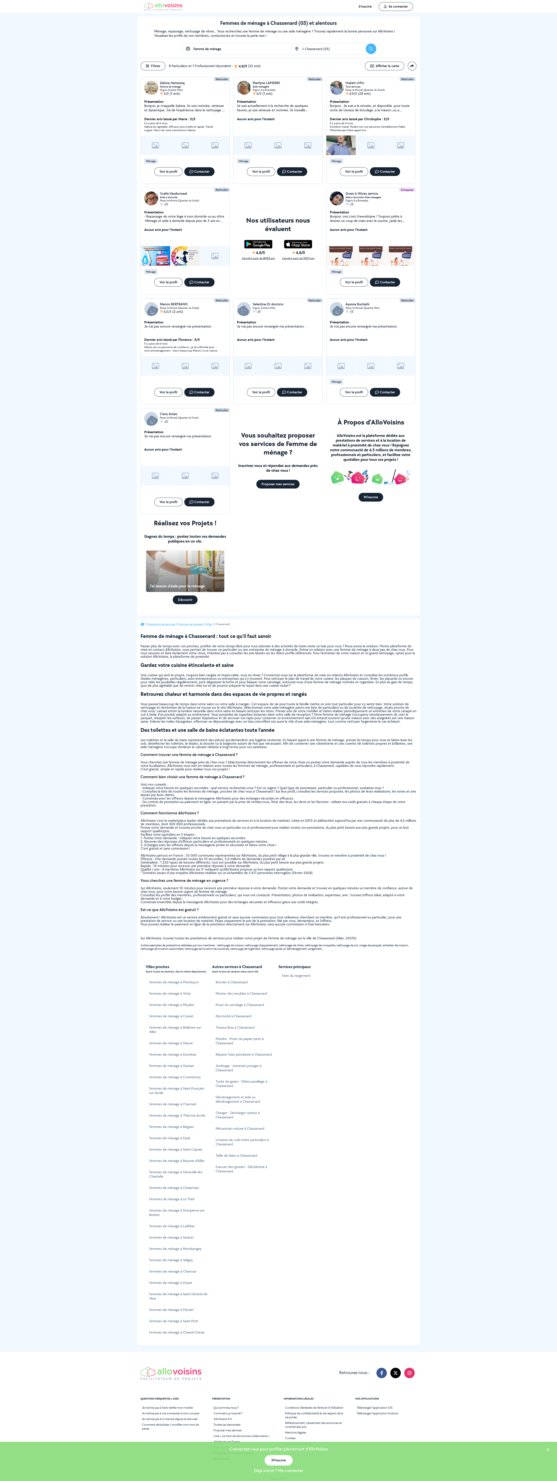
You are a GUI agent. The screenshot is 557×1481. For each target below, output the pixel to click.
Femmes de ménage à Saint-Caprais (175, 1149)
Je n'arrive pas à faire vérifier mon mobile (167, 1408)
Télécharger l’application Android (377, 1413)
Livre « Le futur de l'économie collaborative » (241, 1436)
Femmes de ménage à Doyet (170, 1282)
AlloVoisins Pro (222, 1419)
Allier (209, 624)
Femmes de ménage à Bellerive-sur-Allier (175, 1029)
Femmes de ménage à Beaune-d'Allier (177, 1160)
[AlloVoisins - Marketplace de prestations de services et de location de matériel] (163, 9)
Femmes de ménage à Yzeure (171, 1043)
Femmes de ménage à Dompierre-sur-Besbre (177, 1212)
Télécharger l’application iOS (375, 1408)
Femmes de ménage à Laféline (172, 1226)
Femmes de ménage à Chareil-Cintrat (177, 1332)
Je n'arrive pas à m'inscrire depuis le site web (170, 1419)
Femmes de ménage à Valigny (171, 1260)
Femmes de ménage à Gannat (171, 1065)
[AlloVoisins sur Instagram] (409, 1373)
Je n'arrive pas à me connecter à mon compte (170, 1413)
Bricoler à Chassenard (232, 982)
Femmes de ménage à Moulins (171, 1005)
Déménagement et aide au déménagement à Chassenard (238, 1099)
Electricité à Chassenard (233, 1016)
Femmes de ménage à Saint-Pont (173, 1321)
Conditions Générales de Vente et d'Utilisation (314, 1408)
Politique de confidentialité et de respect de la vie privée (314, 1415)
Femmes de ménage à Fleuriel (171, 1309)
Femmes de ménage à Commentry (175, 1077)
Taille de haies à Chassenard (236, 1155)
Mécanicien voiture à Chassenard (240, 1128)
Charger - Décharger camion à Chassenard (238, 1115)
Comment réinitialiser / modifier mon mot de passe (170, 1426)
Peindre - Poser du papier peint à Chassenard (240, 1040)
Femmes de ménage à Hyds (169, 1138)
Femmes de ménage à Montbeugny (175, 1248)
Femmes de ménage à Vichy (170, 993)
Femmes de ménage (191, 624)
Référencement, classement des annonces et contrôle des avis (313, 1425)
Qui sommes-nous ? (226, 1408)
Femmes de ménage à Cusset (171, 1016)
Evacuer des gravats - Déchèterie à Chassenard (241, 1169)
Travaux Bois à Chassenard (235, 1027)
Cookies (290, 1438)
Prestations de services (161, 624)
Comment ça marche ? (228, 1413)
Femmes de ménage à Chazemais (174, 1187)
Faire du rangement (296, 975)
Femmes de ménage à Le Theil (171, 1199)
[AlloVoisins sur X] (395, 1373)
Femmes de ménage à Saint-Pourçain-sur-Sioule (177, 1090)
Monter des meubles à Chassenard (241, 993)
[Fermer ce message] (548, 1450)
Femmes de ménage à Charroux (172, 1271)
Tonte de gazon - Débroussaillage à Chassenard (241, 1083)
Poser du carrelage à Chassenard (240, 1005)
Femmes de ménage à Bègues (171, 1126)
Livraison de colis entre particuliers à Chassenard (242, 1142)
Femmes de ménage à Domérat (172, 1054)
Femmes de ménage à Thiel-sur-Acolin (177, 1115)
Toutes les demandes (226, 1425)
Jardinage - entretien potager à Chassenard (239, 1067)
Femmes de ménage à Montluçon (174, 982)
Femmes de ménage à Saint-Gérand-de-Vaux (178, 1296)
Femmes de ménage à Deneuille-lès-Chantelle (176, 1174)
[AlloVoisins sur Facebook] (381, 1373)
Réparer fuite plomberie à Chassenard (244, 1054)
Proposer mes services (227, 1430)
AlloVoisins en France (226, 1442)
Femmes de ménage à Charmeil (172, 1104)
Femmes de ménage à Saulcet (171, 1237)
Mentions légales (295, 1432)
